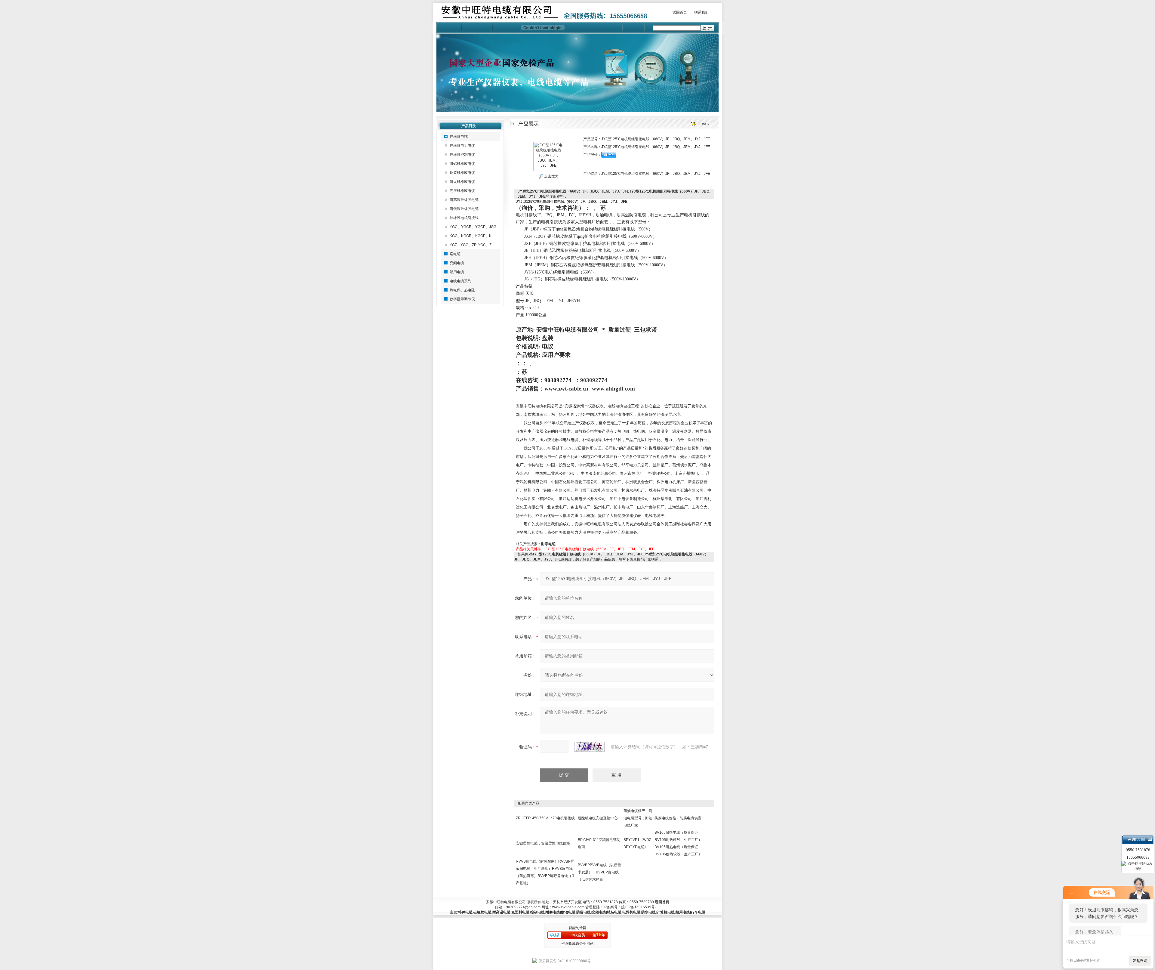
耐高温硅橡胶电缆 (464, 200)
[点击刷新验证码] (589, 747)
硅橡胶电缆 (459, 136)
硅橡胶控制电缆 (462, 155)
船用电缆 (457, 272)
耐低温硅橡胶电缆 (464, 209)
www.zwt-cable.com (568, 907)
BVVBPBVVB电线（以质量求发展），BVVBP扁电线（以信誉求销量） (599, 872)
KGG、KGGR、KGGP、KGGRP (476, 236)
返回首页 (680, 12)
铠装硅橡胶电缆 (462, 173)
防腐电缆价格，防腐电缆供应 (677, 818)
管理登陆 (592, 907)
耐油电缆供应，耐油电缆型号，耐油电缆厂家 (638, 818)
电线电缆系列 (460, 281)
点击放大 (551, 176)
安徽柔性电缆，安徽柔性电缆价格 (543, 843)
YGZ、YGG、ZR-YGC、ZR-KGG (476, 245)
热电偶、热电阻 (462, 290)
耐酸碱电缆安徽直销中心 (598, 818)
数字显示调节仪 (462, 299)
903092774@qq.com (523, 907)
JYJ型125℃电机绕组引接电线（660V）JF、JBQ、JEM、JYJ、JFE (600, 549)
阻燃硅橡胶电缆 (462, 164)
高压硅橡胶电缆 (462, 191)
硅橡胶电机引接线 (464, 218)
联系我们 (701, 12)
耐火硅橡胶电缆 (462, 182)
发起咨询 (1140, 961)
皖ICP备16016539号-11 (640, 907)
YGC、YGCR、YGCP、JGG (473, 227)
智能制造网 (577, 928)
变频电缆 (457, 263)
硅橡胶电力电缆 (462, 146)
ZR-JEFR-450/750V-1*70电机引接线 (545, 818)
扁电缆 (455, 254)
